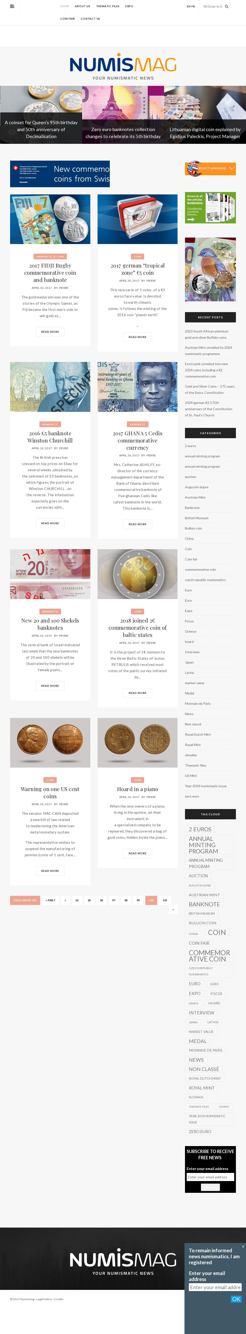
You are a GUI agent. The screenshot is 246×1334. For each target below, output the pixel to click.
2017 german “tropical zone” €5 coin (138, 269)
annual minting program (202, 456)
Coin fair (67, 18)
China (189, 538)
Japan (189, 662)
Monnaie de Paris (198, 703)
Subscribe (210, 1187)
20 (89, 900)
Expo (129, 6)
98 (126, 900)
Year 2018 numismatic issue (206, 786)
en (189, 6)
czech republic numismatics (205, 580)
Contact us (90, 18)
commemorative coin (200, 569)
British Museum (197, 518)
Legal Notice (44, 1299)
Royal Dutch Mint (198, 734)
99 (138, 900)
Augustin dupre (197, 487)
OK (236, 1299)
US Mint (191, 776)
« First (51, 900)
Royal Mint (193, 745)
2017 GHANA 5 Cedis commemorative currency (137, 440)
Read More (50, 331)
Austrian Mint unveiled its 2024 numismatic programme (208, 350)
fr (193, 6)
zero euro (192, 796)
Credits (59, 1299)
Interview (192, 652)
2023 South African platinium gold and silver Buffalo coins (206, 334)
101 (165, 900)
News (189, 714)
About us (82, 6)
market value (194, 683)
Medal (189, 693)
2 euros (190, 446)
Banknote (44, 256)
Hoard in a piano (137, 788)
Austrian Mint (195, 497)
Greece (190, 631)
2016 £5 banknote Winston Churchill (50, 437)
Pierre (64, 288)
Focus (189, 621)
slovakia (191, 755)
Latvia (189, 672)
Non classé (193, 724)
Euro (188, 590)
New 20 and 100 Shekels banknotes (50, 624)
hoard (189, 642)
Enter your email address (207, 1168)
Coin (60, 256)
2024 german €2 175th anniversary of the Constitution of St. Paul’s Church (208, 409)
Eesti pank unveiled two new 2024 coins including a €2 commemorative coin (206, 370)
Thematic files (108, 6)
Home (64, 6)
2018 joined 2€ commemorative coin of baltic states (137, 627)
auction (190, 477)
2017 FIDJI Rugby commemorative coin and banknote (50, 272)
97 (113, 900)
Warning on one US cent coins (50, 792)
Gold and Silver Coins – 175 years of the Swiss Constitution (210, 389)
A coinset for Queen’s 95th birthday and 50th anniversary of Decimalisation (41, 129)
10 (77, 900)
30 (101, 900)
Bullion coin (193, 528)
